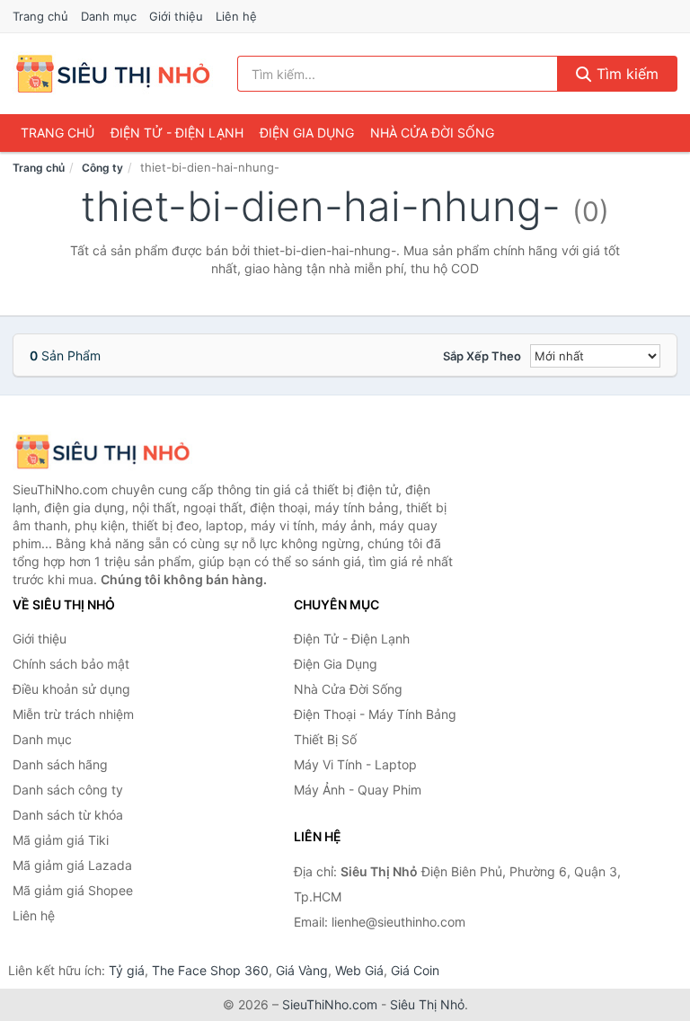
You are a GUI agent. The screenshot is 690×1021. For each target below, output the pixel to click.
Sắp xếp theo (482, 356)
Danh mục (109, 16)
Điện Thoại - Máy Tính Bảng (375, 714)
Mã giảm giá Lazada (72, 865)
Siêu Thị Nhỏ (427, 1004)
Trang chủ (40, 16)
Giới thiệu (176, 16)
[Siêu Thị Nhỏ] (102, 451)
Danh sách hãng (60, 764)
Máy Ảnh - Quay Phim (357, 789)
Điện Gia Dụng (307, 132)
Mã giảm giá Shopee (73, 890)
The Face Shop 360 (210, 970)
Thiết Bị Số (325, 739)
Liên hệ (236, 16)
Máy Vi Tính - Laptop (355, 764)
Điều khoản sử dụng (71, 689)
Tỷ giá (127, 970)
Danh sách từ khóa (68, 814)
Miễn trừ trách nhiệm (73, 714)
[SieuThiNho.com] (113, 73)
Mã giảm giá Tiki (61, 840)
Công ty (102, 167)
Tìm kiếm (625, 74)
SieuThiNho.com (329, 1004)
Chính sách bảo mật (71, 663)
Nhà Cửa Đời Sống (432, 132)
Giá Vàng (302, 970)
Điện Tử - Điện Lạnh (177, 132)
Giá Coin (415, 970)
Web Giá (359, 970)
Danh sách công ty (68, 789)
